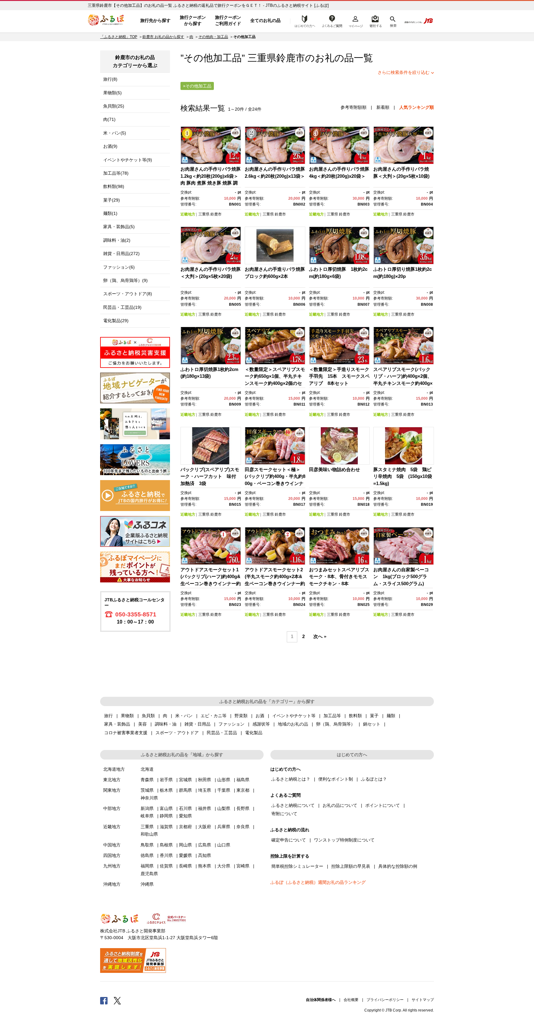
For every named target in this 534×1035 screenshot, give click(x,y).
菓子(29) (111, 200)
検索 (393, 20)
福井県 (204, 808)
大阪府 (204, 826)
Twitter (117, 1000)
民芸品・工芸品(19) (122, 307)
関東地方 (112, 790)
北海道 (147, 769)
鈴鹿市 (290, 58)
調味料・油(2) (116, 240)
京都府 (185, 826)
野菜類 (241, 715)
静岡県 (166, 815)
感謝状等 (261, 724)
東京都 (242, 790)
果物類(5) (112, 92)
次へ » (319, 636)
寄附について (284, 813)
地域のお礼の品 (293, 724)
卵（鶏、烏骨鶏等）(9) (125, 280)
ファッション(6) (119, 267)
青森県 (147, 779)
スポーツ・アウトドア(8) (127, 293)
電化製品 (253, 732)
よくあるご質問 (332, 20)
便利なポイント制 (335, 779)
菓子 (374, 715)
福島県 (242, 779)
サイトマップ (423, 1000)
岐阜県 (147, 815)
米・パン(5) (114, 132)
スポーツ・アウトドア (177, 732)
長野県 (242, 808)
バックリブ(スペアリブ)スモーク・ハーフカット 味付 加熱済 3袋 (210, 476)
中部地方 (112, 808)
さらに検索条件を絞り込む (404, 72)
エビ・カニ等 (214, 715)
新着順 (382, 107)
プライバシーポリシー (385, 1000)
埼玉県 (204, 790)
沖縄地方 (112, 884)
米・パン (184, 715)
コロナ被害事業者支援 (125, 732)
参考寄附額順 (354, 107)
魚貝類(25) (113, 106)
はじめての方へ (303, 20)
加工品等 (332, 715)
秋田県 (204, 779)
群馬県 (185, 790)
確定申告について (288, 839)
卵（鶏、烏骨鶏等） (335, 724)
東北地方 (112, 779)
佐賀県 (166, 865)
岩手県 (166, 779)
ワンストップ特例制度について (344, 839)
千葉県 (223, 790)
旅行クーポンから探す (193, 20)
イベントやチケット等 (294, 715)
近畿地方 (187, 214)
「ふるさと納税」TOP (118, 37)
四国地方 (112, 855)
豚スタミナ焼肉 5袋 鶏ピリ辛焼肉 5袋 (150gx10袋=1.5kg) (402, 476)
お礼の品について (340, 805)
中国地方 (112, 844)
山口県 (223, 844)
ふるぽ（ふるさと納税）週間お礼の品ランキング (318, 882)
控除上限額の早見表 (350, 866)
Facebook (104, 1000)
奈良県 (242, 826)
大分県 (223, 865)
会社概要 (351, 1000)
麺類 (391, 715)
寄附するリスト (375, 20)
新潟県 (147, 808)
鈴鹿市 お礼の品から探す (163, 37)
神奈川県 (149, 797)
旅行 (108, 715)
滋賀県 (166, 826)
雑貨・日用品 (197, 724)
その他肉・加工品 (213, 37)
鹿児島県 (149, 873)
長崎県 (185, 865)
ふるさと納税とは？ (290, 779)
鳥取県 (147, 844)
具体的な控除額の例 (397, 866)
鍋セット (371, 724)
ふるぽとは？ (374, 779)
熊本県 (204, 865)
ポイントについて (382, 805)
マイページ (355, 20)
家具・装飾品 (117, 724)
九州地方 (112, 865)
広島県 (204, 844)
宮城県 (185, 779)
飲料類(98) (113, 186)
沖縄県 (147, 884)
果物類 (127, 715)
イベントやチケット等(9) (127, 159)
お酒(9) (110, 146)
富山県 (166, 808)
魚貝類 (148, 715)
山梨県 (223, 808)
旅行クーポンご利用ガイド (228, 20)
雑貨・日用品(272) (121, 253)
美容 (142, 724)
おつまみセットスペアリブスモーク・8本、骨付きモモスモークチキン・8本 (339, 576)
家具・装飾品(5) (119, 226)
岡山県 (185, 844)
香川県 (166, 855)
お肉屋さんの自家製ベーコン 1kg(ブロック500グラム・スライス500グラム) (401, 576)
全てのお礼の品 (265, 20)
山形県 (223, 779)
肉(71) (109, 119)
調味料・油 (165, 724)
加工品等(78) (116, 173)
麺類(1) (110, 213)
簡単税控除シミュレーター (297, 866)
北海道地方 (114, 769)
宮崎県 (242, 865)
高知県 (204, 855)
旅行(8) (110, 79)
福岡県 (147, 865)
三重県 (204, 214)
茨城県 (147, 790)
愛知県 (185, 815)
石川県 (185, 808)
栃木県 (166, 790)
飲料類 (355, 715)
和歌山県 (149, 834)
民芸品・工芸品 (222, 732)
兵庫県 (223, 826)
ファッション (231, 724)
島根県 (166, 844)
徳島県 (147, 855)
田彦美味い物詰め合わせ (334, 469)
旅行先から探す (155, 20)
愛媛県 (185, 855)
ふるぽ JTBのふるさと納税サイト (106, 20)
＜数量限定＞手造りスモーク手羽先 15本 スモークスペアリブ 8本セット (339, 376)
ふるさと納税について (293, 805)
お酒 (260, 715)
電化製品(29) (116, 320)
